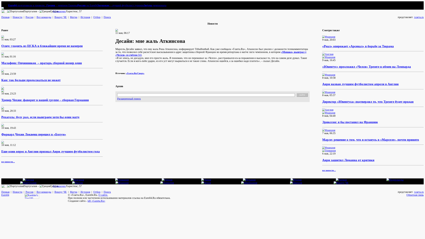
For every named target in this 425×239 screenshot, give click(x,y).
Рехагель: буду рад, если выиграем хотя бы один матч (40, 117)
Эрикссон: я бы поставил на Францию (350, 122)
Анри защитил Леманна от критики (348, 160)
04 (7, 195)
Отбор (96, 17)
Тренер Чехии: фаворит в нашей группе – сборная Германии (45, 100)
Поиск (107, 17)
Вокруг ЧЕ (60, 17)
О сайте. (103, 195)
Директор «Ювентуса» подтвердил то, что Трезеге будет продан (368, 101)
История (85, 17)
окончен (61, 11)
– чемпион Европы (61, 5)
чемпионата (155, 5)
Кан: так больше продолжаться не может (31, 80)
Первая (5, 17)
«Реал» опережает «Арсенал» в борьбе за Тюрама (358, 46)
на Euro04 (87, 5)
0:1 (54, 11)
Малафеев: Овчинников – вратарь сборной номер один (41, 63)
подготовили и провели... (27, 5)
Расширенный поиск (129, 98)
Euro (3, 195)
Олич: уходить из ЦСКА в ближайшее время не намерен (42, 46)
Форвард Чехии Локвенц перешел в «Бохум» (33, 134)
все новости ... (8, 161)
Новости (17, 17)
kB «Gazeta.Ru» (96, 200)
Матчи (73, 17)
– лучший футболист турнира (120, 5)
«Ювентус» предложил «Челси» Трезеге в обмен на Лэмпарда (366, 66)
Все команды (44, 17)
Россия (29, 17)
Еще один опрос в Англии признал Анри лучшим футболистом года (50, 151)
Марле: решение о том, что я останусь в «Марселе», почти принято (370, 139)
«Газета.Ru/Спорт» (135, 73)
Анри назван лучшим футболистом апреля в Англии (360, 84)
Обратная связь (415, 195)
